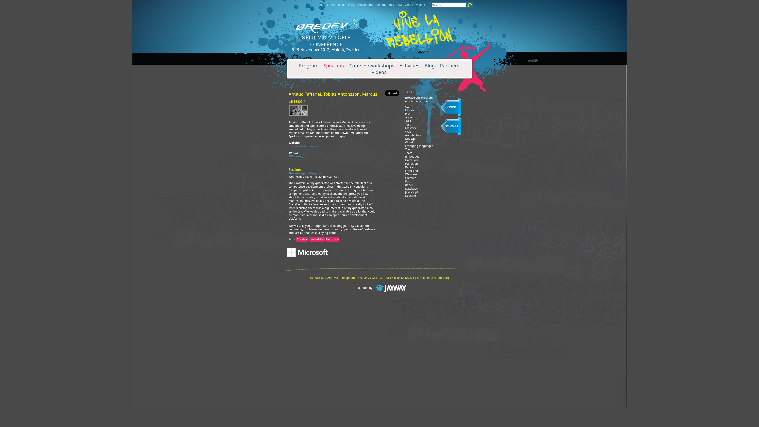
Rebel (409, 185)
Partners (449, 65)
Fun (407, 181)
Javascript (411, 192)
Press (351, 5)
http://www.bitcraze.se (303, 146)
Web (408, 131)
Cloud (409, 142)
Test (408, 124)
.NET (408, 121)
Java (408, 114)
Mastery (410, 128)
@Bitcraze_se (297, 156)
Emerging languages (419, 146)
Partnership (366, 5)
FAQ (399, 5)
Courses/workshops (371, 65)
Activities (409, 65)
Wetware (411, 174)
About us (323, 5)
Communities (385, 5)
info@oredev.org (438, 278)
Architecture (413, 135)
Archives (333, 278)
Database (411, 188)
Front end (411, 171)
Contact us (338, 5)
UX (407, 107)
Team (408, 153)
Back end (411, 167)
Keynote (410, 195)
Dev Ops (410, 139)
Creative (302, 239)
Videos (379, 72)
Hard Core (412, 160)
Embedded (317, 239)
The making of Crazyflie (305, 173)
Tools (408, 149)
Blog (430, 65)
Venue (409, 5)
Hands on (332, 239)
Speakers (334, 65)
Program (308, 65)
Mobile (420, 5)
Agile (408, 117)
